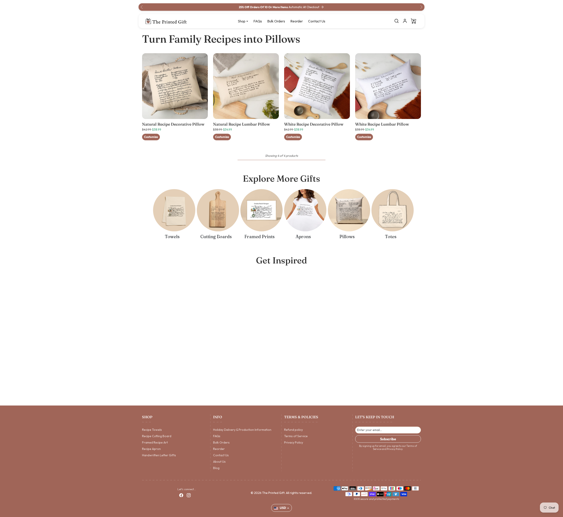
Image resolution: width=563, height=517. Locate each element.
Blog (216, 468)
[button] (396, 21)
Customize (151, 137)
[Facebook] (181, 495)
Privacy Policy (293, 442)
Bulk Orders (276, 21)
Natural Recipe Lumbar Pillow (241, 124)
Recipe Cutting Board (156, 436)
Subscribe (388, 439)
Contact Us (316, 21)
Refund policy (293, 430)
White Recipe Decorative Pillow (314, 124)
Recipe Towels (152, 430)
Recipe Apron (151, 449)
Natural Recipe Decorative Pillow (173, 124)
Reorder (296, 21)
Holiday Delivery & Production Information (242, 430)
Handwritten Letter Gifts (159, 455)
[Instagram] (188, 495)
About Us (219, 462)
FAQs (257, 21)
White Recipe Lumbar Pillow (382, 124)
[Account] (405, 21)
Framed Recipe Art (155, 442)
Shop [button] (241, 21)
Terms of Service (296, 436)
